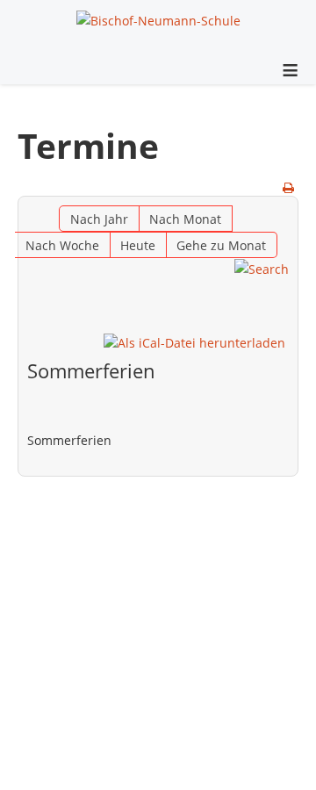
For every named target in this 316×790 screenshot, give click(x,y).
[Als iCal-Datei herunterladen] (194, 343)
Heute (137, 245)
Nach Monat (185, 219)
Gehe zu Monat (221, 245)
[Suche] (261, 268)
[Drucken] (288, 187)
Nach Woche (62, 245)
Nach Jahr (99, 219)
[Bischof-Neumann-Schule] (158, 19)
